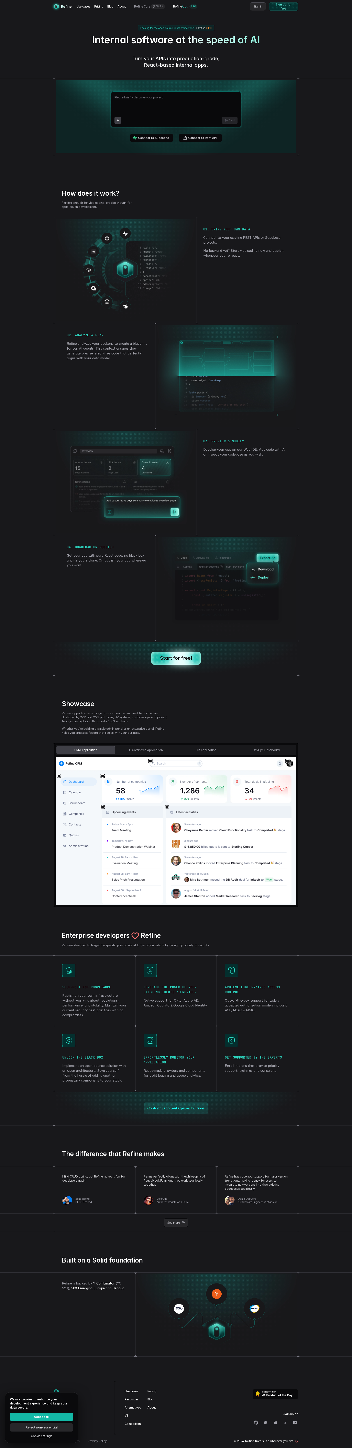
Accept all (42, 1417)
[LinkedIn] (295, 1422)
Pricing (98, 6)
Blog (110, 6)
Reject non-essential (42, 1427)
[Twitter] (285, 1422)
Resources (132, 1399)
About (122, 6)
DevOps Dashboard (266, 750)
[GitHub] (256, 1422)
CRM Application (85, 750)
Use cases (83, 6)
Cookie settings (41, 1436)
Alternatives (133, 1407)
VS (127, 1415)
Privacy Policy (97, 1441)
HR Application (206, 750)
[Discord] (265, 1422)
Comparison (133, 1423)
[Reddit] (275, 1422)
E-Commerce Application (146, 750)
